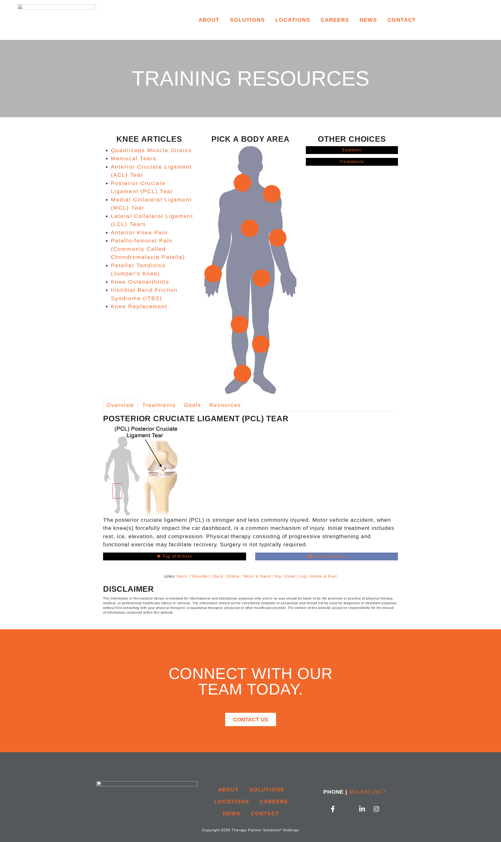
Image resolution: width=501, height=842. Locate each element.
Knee (290, 576)
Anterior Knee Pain (139, 232)
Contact (401, 20)
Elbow (233, 576)
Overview (120, 405)
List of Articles (328, 556)
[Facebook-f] (332, 808)
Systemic (352, 150)
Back (218, 576)
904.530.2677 (367, 792)
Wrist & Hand (257, 576)
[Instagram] (376, 808)
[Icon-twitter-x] (347, 808)
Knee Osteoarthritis (140, 282)
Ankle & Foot (324, 576)
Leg (303, 576)
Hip (278, 576)
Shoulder (200, 576)
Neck (182, 576)
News (368, 20)
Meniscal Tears (133, 158)
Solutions (247, 20)
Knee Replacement (139, 306)
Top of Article (176, 556)
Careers (335, 20)
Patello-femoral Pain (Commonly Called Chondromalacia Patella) (148, 249)
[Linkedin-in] (361, 808)
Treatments (351, 161)
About (209, 20)
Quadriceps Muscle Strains (151, 150)
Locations (292, 20)
